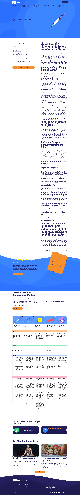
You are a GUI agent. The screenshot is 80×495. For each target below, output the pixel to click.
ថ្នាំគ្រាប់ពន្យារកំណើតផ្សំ (60, 325)
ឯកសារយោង (14, 55)
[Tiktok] (63, 492)
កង (24, 325)
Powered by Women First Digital (29, 480)
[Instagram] (59, 492)
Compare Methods (17, 308)
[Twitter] (57, 492)
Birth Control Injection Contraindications (20, 53)
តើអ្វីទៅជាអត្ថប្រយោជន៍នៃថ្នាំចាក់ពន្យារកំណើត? (18, 50)
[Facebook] (54, 492)
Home (13, 43)
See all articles (40, 471)
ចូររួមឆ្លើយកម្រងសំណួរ (18, 274)
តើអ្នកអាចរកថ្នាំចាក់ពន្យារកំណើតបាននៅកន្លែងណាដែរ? (20, 54)
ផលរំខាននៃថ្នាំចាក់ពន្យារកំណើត (16, 51)
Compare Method (24, 67)
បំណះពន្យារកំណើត (38, 325)
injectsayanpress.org (56, 119)
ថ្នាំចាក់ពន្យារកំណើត (15, 48)
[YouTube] (61, 492)
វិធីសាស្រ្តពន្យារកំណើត (18, 43)
